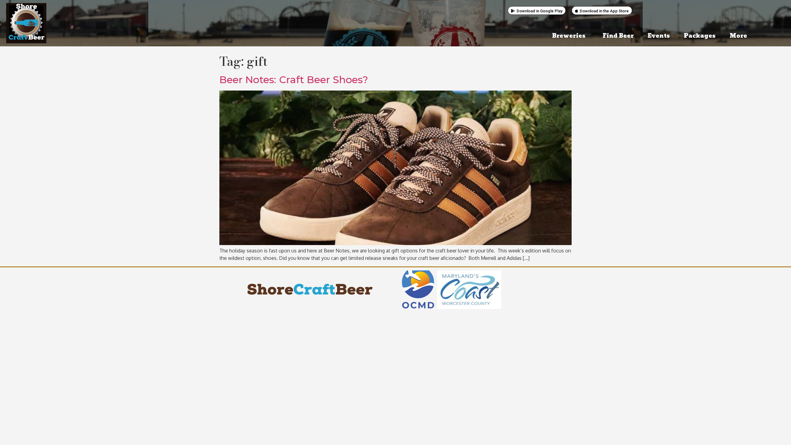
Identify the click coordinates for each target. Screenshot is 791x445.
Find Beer (618, 36)
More (738, 36)
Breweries (569, 36)
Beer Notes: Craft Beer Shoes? (293, 80)
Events (659, 36)
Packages (700, 36)
